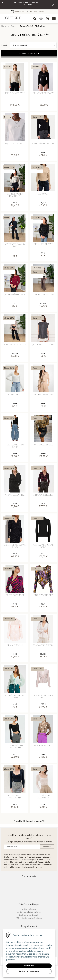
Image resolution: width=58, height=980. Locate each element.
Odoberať (47, 846)
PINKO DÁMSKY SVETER (43, 144)
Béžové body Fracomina (43, 797)
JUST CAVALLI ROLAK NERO (43, 546)
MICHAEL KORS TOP (43, 395)
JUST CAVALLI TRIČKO (43, 345)
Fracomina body (43, 745)
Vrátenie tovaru (29, 909)
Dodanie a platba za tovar (29, 912)
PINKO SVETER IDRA (43, 495)
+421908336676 (37, 11)
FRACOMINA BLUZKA (43, 645)
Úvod (3, 26)
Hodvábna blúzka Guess (15, 696)
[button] (34, 18)
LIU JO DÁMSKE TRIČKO (14, 144)
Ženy (13, 26)
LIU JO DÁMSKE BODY (43, 93)
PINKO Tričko (15, 395)
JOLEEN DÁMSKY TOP (43, 244)
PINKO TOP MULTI (15, 595)
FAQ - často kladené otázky (29, 918)
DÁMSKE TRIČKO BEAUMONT (15, 195)
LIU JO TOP (43, 194)
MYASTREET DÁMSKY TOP (15, 245)
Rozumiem (29, 966)
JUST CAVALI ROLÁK (43, 445)
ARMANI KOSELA (15, 645)
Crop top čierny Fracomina (15, 746)
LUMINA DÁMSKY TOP (43, 294)
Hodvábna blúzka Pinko (43, 696)
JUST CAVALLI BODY (43, 595)
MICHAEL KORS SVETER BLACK (15, 546)
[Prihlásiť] (41, 18)
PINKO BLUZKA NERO (15, 495)
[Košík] (47, 18)
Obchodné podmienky (29, 915)
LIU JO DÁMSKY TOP (15, 93)
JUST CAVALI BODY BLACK (15, 446)
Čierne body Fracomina (15, 797)
